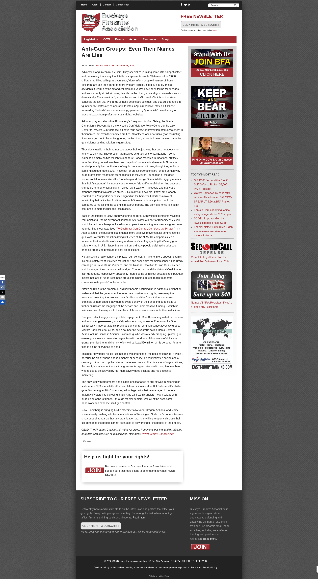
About (95, 4)
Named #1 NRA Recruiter (206, 302)
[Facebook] (2, 282)
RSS (189, 4)
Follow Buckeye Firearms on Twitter (185, 4)
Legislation (91, 39)
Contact (107, 4)
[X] (2, 292)
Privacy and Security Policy (204, 567)
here (214, 30)
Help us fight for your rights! (116, 456)
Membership (122, 4)
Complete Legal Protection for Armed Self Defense (208, 259)
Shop (165, 39)
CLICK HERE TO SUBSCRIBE (201, 24)
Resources (150, 39)
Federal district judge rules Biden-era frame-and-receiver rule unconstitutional (214, 231)
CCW (106, 39)
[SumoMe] (2, 302)
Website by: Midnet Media (159, 576)
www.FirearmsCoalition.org (158, 434)
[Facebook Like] (2, 287)
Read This (223, 261)
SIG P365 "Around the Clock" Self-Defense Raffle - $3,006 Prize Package (211, 184)
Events (119, 39)
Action (133, 39)
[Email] (2, 297)
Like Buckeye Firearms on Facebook (181, 4)
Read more (139, 517)
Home (84, 4)
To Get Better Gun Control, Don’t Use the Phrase (145, 228)
